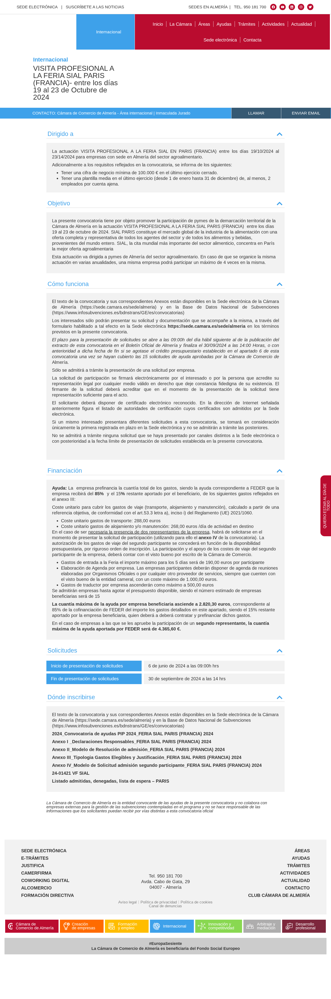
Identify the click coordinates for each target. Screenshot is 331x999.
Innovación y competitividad (221, 926)
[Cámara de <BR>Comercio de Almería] (10, 926)
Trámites (246, 24)
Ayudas (224, 24)
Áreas (204, 24)
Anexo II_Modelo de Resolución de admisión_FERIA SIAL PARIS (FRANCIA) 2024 (138, 749)
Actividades (273, 24)
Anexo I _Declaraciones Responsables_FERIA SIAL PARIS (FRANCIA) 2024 (131, 741)
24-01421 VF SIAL (70, 773)
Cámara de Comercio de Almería (35, 926)
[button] (165, 133)
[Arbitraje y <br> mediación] (250, 926)
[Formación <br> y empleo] (111, 926)
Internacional (108, 32)
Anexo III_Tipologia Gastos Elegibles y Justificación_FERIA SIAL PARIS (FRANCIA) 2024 (146, 757)
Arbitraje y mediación (266, 926)
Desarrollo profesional (305, 926)
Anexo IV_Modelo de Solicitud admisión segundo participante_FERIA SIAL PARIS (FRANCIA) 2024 (157, 765)
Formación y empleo (127, 926)
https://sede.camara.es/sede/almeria (206, 326)
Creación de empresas (83, 926)
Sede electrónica (220, 39)
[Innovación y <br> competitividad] (201, 926)
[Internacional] (156, 926)
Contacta (252, 39)
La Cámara (181, 24)
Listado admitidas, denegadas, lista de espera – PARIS (110, 781)
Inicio (158, 24)
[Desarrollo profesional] (289, 926)
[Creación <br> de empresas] (66, 926)
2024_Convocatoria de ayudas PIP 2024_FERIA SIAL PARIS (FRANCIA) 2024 (132, 733)
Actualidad (301, 24)
